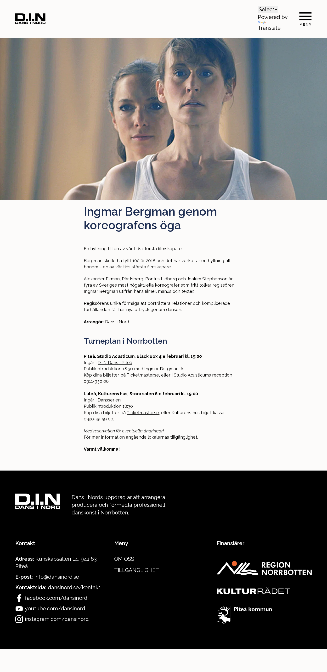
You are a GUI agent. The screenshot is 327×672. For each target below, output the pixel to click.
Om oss (124, 559)
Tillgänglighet (136, 570)
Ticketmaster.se (143, 374)
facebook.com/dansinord (56, 598)
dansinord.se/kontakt (74, 587)
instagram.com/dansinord (57, 619)
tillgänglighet (183, 437)
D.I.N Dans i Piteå (115, 362)
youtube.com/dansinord (55, 608)
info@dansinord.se (56, 577)
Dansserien (109, 399)
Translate (269, 28)
